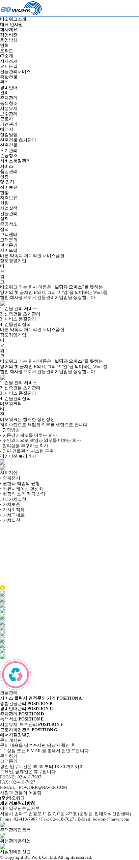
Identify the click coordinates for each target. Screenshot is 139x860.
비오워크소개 (13, 19)
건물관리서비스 (15, 71)
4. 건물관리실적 (15, 324)
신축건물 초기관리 (18, 140)
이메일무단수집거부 (19, 808)
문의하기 (9, 756)
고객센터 (9, 234)
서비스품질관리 (15, 160)
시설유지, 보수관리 (22, 721)
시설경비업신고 (15, 851)
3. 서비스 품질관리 (18, 318)
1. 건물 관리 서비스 (18, 308)
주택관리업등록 (15, 829)
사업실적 (9, 208)
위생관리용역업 (15, 840)
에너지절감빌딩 (28, 732)
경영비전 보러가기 (18, 456)
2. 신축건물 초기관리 (20, 313)
